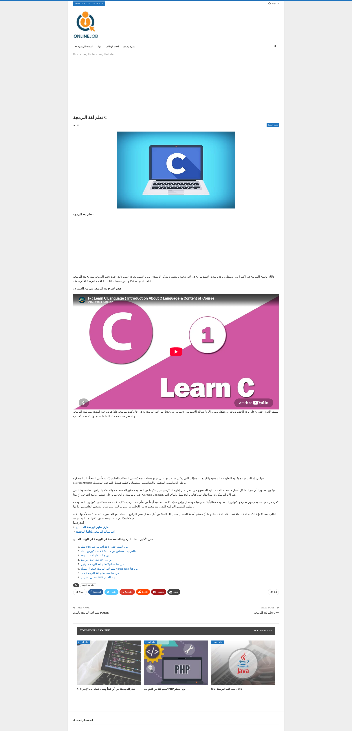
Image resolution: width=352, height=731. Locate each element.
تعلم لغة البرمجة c (89, 585)
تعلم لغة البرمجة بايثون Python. (91, 612)
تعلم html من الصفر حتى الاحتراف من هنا (104, 546)
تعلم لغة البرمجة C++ (266, 612)
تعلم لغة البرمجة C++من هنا (96, 559)
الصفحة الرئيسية (85, 46)
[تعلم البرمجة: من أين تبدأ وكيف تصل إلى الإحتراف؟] (109, 662)
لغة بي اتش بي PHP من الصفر (97, 577)
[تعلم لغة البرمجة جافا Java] (243, 662)
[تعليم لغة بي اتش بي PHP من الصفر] (176, 662)
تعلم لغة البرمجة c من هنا (94, 555)
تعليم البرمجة (273, 125)
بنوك (99, 46)
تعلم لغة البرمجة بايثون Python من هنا (102, 564)
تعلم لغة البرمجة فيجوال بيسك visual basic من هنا (109, 568)
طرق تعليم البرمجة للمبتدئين (92, 527)
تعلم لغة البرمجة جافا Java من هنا (99, 573)
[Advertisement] (176, 86)
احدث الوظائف (112, 46)
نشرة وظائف (129, 46)
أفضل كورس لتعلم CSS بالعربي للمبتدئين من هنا (108, 551)
